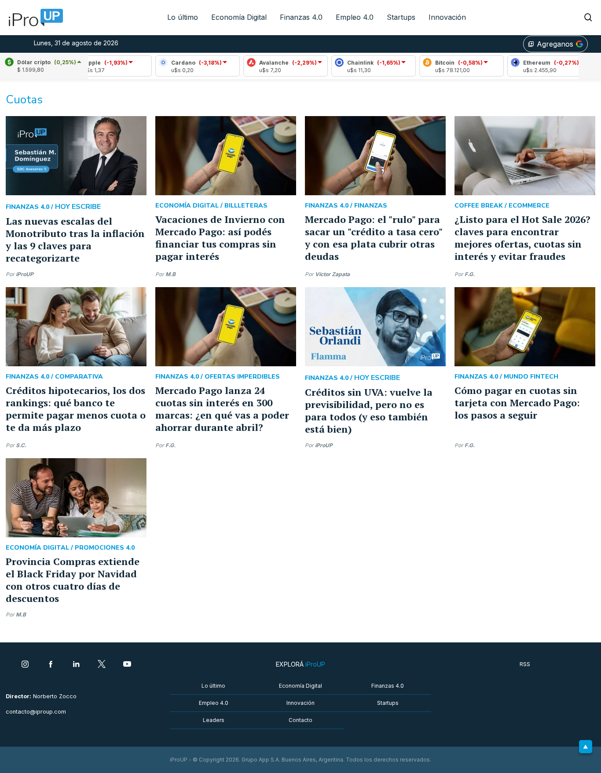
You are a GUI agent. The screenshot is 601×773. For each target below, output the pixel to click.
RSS (525, 664)
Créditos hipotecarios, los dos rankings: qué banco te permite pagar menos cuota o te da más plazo (76, 409)
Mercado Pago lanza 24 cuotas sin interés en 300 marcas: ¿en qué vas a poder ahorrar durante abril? (222, 409)
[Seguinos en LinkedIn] (76, 665)
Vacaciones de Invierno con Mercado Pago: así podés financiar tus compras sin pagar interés (220, 238)
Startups (401, 17)
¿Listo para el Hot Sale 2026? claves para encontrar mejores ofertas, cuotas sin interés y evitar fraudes (522, 238)
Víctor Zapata (332, 274)
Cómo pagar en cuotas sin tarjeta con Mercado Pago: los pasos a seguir (517, 402)
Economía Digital (239, 17)
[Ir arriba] (585, 746)
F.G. (470, 274)
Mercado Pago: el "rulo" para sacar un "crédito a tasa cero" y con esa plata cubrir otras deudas (373, 238)
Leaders (213, 720)
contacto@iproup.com (36, 711)
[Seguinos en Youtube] (127, 665)
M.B (170, 274)
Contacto (300, 720)
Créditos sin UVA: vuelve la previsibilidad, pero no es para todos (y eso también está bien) (368, 410)
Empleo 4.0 (355, 17)
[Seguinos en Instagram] (25, 665)
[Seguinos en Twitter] (102, 665)
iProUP (24, 274)
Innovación (447, 17)
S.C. (21, 445)
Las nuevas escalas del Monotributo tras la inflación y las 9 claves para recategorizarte (75, 239)
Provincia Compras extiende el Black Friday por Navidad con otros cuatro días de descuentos (72, 580)
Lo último (182, 17)
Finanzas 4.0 (301, 17)
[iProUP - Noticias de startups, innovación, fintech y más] (33, 17)
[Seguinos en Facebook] (51, 665)
